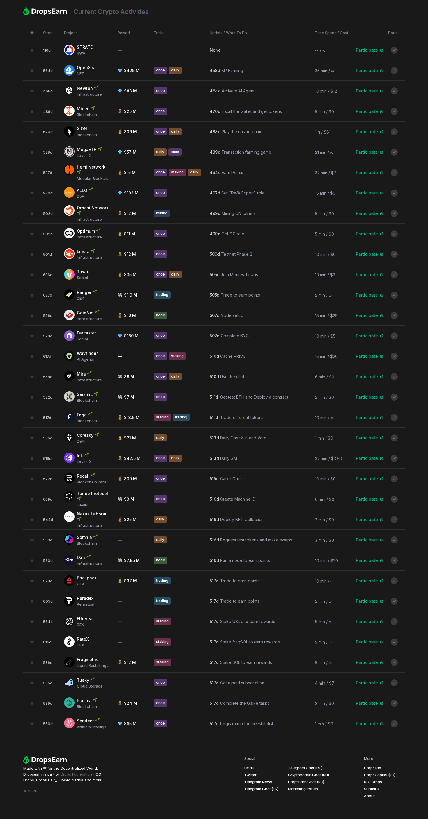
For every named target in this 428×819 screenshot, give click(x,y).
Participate (367, 50)
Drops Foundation (77, 774)
